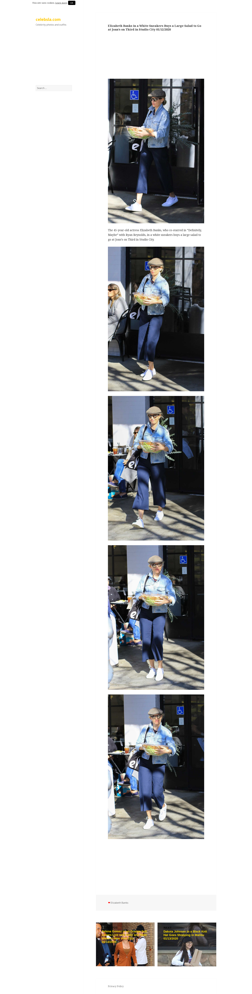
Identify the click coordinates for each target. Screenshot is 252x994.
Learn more (61, 2)
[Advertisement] (54, 58)
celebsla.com (48, 19)
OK (71, 2)
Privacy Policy (116, 986)
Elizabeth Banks (119, 902)
